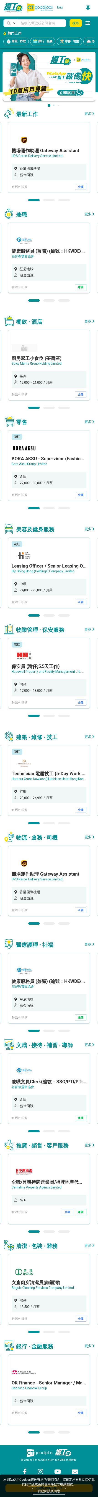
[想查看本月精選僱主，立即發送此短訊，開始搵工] (49, 76)
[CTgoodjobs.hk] (39, 1452)
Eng (60, 7)
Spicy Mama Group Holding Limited (37, 363)
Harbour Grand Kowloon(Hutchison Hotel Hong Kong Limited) (55, 779)
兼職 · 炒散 (18, 41)
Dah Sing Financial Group (29, 1388)
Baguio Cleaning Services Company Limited (43, 1288)
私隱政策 (34, 1484)
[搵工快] (63, 1452)
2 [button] (49, 200)
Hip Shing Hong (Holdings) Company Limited (43, 571)
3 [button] (64, 200)
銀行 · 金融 (45, 41)
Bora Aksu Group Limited (29, 464)
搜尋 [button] (75, 23)
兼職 (80, 287)
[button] (10, 23)
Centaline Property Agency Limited (37, 1187)
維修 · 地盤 (71, 41)
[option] (49, 157)
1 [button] (34, 200)
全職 (80, 186)
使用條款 (50, 1484)
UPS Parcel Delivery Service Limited (37, 156)
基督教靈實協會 (23, 256)
